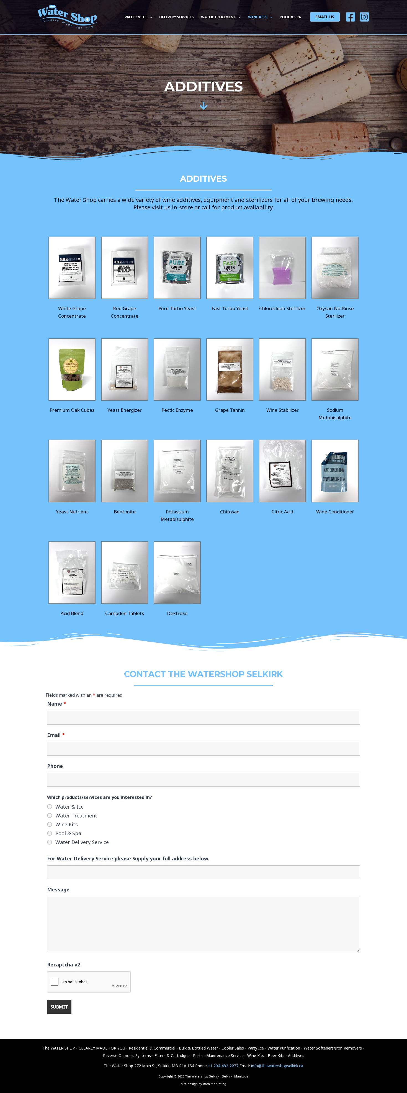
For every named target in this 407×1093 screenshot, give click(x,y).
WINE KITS (257, 16)
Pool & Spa (68, 833)
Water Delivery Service (82, 842)
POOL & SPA (290, 16)
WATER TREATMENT (218, 16)
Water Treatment (76, 815)
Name (56, 703)
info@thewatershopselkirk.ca (277, 1065)
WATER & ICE (136, 16)
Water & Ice (69, 806)
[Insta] (364, 17)
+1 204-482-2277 (223, 1065)
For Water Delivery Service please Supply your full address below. (128, 858)
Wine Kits (66, 824)
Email (56, 735)
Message (58, 889)
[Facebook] (350, 17)
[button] (149, 17)
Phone (55, 766)
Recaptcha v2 (63, 964)
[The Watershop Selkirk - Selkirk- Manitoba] (67, 17)
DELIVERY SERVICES (176, 16)
